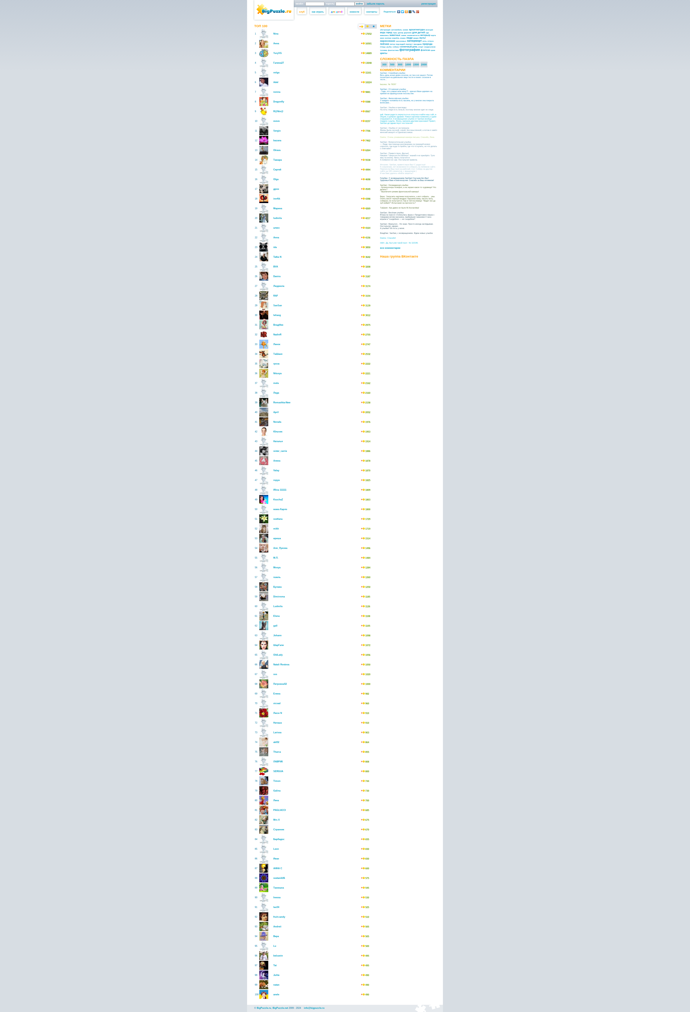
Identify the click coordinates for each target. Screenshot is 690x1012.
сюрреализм (429, 47)
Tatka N (277, 257)
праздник (417, 44)
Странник (278, 829)
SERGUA (278, 771)
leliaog (277, 315)
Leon (276, 849)
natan (276, 984)
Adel (275, 82)
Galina (276, 790)
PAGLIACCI (279, 810)
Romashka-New (281, 402)
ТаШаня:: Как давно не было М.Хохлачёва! (399, 208)
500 (392, 64)
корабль (395, 38)
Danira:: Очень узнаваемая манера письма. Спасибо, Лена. (407, 137)
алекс (276, 227)
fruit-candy (279, 916)
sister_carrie (280, 451)
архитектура (417, 29)
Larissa (277, 732)
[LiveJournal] (414, 11)
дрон (276, 189)
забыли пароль (376, 3)
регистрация (428, 3)
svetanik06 (279, 878)
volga (276, 72)
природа (427, 44)
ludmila (277, 218)
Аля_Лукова (280, 548)
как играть (318, 11)
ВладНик (278, 324)
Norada (277, 422)
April (276, 412)
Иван (276, 858)
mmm (276, 121)
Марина (277, 208)
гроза (276, 363)
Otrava (276, 150)
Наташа (277, 722)
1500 (416, 64)
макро (416, 38)
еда (427, 33)
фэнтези (425, 50)
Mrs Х (276, 819)
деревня (407, 33)
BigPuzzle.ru (264, 1008)
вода (382, 32)
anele (276, 994)
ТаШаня (277, 354)
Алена (276, 460)
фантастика (393, 50)
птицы (383, 47)
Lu (274, 946)
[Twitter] (402, 11)
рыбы (389, 47)
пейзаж (384, 43)
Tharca (277, 752)
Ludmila (277, 606)
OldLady (278, 654)
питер (392, 44)
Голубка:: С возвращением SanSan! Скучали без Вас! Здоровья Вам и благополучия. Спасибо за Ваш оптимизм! (407, 179)
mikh (276, 528)
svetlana (277, 519)
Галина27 (278, 62)
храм (433, 50)
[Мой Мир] (410, 11)
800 (400, 64)
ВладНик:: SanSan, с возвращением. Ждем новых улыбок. (406, 233)
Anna (276, 237)
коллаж (388, 38)
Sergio (277, 130)
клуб (302, 11)
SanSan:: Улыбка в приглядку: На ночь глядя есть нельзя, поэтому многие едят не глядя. (407, 108)
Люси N (277, 713)
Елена (276, 693)
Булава (277, 587)
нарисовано (387, 40)
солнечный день (408, 47)
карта (433, 35)
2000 (424, 64)
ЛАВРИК (278, 761)
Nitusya (277, 373)
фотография (409, 50)
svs (275, 674)
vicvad (276, 703)
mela (276, 383)
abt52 (276, 742)
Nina (275, 33)
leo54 (276, 907)
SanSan (277, 305)
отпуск (430, 41)
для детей (418, 32)
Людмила (278, 286)
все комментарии (390, 248)
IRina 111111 (279, 489)
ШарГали (278, 645)
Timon (276, 781)
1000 (408, 64)
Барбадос (278, 839)
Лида (276, 392)
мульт (422, 38)
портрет (409, 44)
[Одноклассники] (406, 11)
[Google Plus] (418, 11)
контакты (371, 11)
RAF (275, 295)
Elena (276, 616)
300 (384, 64)
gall (275, 625)
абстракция (385, 30)
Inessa (276, 897)
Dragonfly (278, 101)
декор (400, 33)
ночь (424, 41)
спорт (420, 47)
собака (396, 47)
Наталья (278, 441)
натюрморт (414, 40)
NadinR (277, 334)
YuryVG (277, 53)
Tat (275, 965)
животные (395, 35)
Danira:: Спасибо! (388, 238)
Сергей (277, 169)
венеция (429, 30)
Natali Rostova (281, 664)
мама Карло (280, 509)
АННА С (277, 868)
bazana (277, 140)
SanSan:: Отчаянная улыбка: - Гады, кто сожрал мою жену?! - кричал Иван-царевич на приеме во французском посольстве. (406, 91)
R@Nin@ (278, 111)
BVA (275, 266)
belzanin (278, 955)
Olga (276, 179)
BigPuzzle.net (280, 1008)
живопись (384, 35)
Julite (276, 975)
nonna (276, 92)
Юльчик (277, 431)
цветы (383, 53)
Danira (276, 276)
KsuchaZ (278, 499)
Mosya (276, 567)
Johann (277, 635)
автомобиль (396, 30)
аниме (405, 30)
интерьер (425, 35)
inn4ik (276, 198)
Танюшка (278, 887)
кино (382, 38)
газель (277, 577)
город (389, 32)
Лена (276, 800)
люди (409, 37)
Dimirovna (279, 596)
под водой (400, 44)
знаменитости (413, 35)
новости (354, 11)
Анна (276, 43)
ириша (277, 538)
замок (403, 35)
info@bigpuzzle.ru (314, 1008)
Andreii (277, 926)
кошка (403, 38)
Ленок (276, 344)
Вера (276, 936)
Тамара (277, 160)
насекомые (401, 41)
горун (276, 480)
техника (383, 50)
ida (275, 247)
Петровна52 (280, 684)
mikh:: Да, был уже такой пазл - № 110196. (399, 243)
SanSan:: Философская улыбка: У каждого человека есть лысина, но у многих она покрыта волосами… (407, 100)
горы (395, 33)
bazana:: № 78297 (388, 84)
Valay (276, 470)
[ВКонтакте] (399, 11)
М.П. (275, 557)
